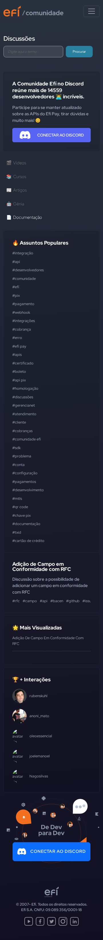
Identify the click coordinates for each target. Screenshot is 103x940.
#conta (18, 464)
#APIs (17, 354)
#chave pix (21, 515)
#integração (22, 253)
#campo (30, 600)
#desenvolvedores (28, 270)
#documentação (26, 523)
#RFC (16, 600)
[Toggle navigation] (92, 11)
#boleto (19, 371)
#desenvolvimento (28, 489)
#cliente (19, 422)
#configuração (24, 473)
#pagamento (23, 303)
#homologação (25, 388)
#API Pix (19, 380)
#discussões (22, 397)
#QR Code (20, 506)
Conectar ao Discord (58, 851)
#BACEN (56, 600)
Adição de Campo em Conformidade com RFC (41, 566)
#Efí (15, 286)
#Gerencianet (23, 405)
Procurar (79, 51)
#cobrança (21, 329)
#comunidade (24, 278)
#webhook (21, 312)
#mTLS (17, 498)
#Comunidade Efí (26, 439)
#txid (16, 532)
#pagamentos (24, 481)
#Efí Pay (19, 346)
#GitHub (73, 600)
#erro (17, 337)
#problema (21, 456)
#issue (87, 600)
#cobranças (22, 430)
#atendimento (24, 414)
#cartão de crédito (28, 540)
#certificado (22, 363)
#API (16, 261)
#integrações (23, 320)
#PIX (16, 295)
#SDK (16, 447)
